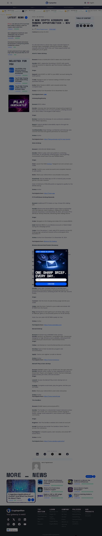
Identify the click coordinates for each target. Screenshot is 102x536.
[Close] (66, 251)
